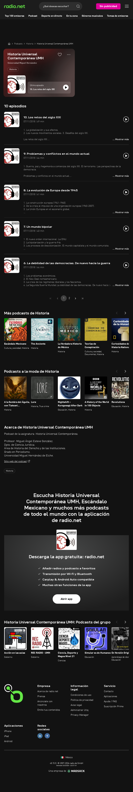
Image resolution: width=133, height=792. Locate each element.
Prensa (41, 696)
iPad (6, 736)
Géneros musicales (92, 16)
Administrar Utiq (79, 710)
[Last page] (82, 298)
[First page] (50, 298)
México (69, 757)
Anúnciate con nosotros (44, 703)
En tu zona (72, 16)
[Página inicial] (9, 43)
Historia (13, 70)
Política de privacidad (82, 700)
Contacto (108, 691)
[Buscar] (78, 6)
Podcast (32, 16)
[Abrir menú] (127, 6)
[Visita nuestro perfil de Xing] (47, 736)
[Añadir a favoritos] (60, 54)
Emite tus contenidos (48, 710)
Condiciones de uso (81, 695)
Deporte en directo (51, 16)
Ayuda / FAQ (110, 701)
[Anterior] (116, 312)
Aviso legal (76, 705)
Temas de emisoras (117, 16)
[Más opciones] (69, 55)
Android (8, 741)
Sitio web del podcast (15, 461)
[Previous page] (57, 298)
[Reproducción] (66, 87)
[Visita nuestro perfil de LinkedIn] (40, 736)
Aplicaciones (110, 696)
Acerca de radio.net (47, 691)
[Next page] (75, 298)
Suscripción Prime (113, 706)
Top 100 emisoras (14, 16)
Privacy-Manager (80, 715)
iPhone (7, 731)
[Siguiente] (125, 312)
